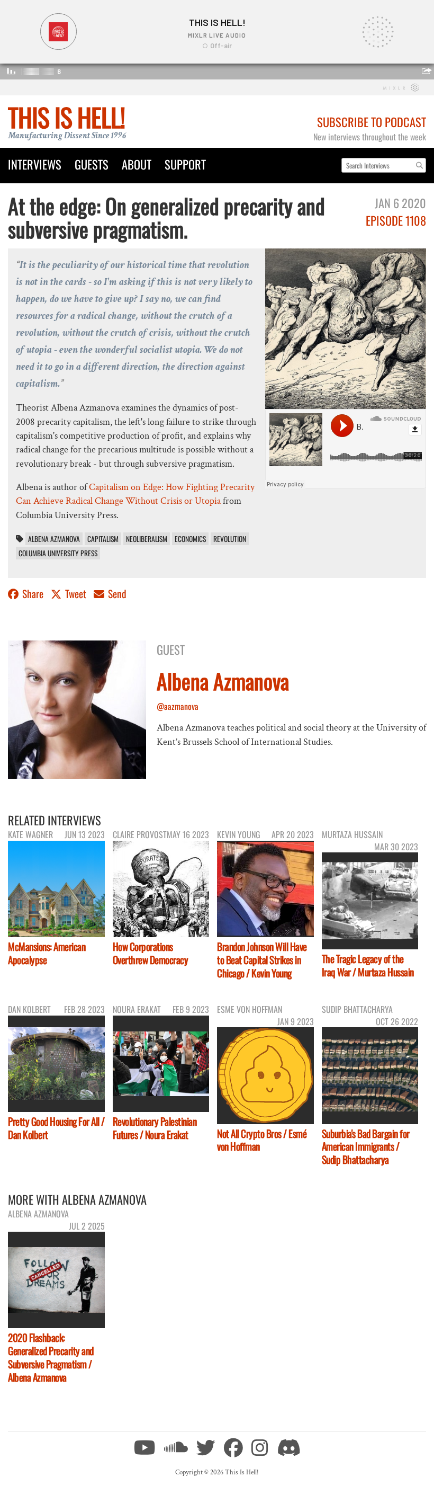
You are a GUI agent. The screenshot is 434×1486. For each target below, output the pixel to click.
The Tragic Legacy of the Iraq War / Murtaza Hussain (368, 965)
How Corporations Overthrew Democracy (150, 953)
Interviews (34, 164)
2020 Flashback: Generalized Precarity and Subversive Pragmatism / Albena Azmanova (51, 1357)
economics (190, 538)
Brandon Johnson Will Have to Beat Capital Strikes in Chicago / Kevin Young (262, 960)
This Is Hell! (66, 117)
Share (33, 593)
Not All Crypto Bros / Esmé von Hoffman (261, 1140)
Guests (91, 164)
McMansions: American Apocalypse (46, 953)
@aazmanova (177, 706)
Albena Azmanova (54, 538)
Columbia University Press (58, 553)
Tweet (75, 593)
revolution (229, 538)
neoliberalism (146, 538)
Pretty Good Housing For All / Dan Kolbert (56, 1128)
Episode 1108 (396, 220)
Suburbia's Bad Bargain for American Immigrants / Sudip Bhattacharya (366, 1147)
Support (185, 164)
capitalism (103, 538)
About (136, 164)
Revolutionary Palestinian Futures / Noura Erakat (155, 1128)
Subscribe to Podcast (371, 121)
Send (116, 593)
